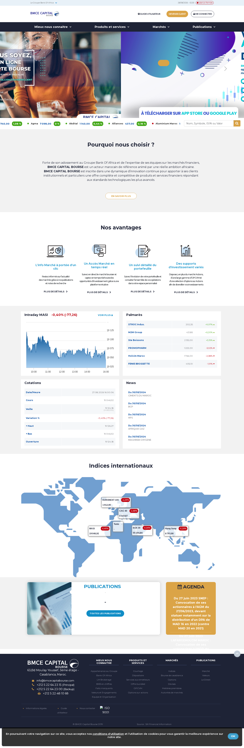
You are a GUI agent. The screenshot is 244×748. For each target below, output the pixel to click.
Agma (10, 123)
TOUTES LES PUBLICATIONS (105, 613)
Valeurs (206, 675)
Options (172, 679)
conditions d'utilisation (108, 733)
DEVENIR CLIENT (177, 14)
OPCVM (138, 688)
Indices (171, 671)
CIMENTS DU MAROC (139, 395)
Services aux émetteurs (138, 679)
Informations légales (36, 708)
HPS (130, 417)
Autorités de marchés (172, 692)
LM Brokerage (104, 679)
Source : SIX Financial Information (154, 724)
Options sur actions (138, 692)
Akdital (50, 123)
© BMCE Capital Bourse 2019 (88, 724)
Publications (203, 27)
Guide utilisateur (150, 14)
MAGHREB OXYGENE (139, 440)
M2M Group (135, 332)
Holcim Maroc (136, 356)
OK (233, 736)
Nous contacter (87, 708)
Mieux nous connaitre (51, 27)
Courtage (138, 671)
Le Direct (205, 679)
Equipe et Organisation (104, 696)
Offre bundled (138, 684)
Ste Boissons (136, 340)
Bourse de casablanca (172, 675)
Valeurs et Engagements (103, 692)
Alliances (94, 123)
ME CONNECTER (203, 14)
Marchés (160, 27)
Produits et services (110, 27)
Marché (206, 671)
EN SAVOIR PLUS (50, 100)
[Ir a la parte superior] (237, 654)
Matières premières (171, 688)
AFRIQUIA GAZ (136, 428)
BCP (130, 406)
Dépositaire (138, 675)
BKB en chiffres (104, 684)
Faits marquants (104, 688)
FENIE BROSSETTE (139, 363)
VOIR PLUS (104, 315)
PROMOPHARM (137, 348)
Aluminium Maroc (143, 123)
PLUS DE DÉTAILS (54, 291)
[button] (225, 69)
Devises (172, 684)
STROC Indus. (136, 324)
